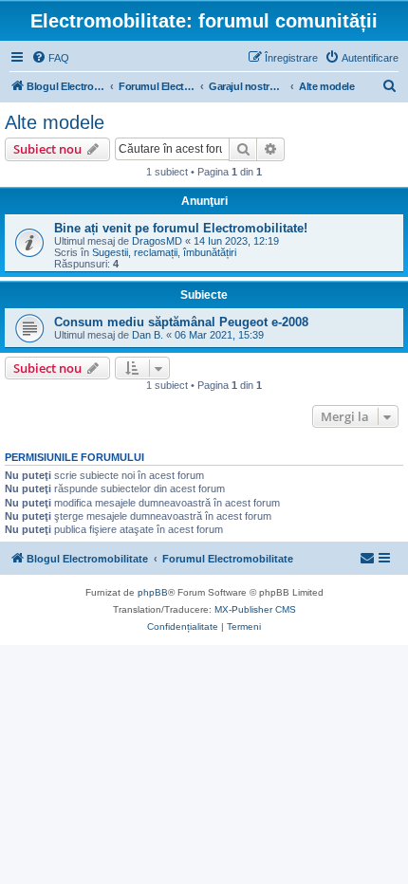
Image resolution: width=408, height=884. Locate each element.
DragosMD (157, 241)
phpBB (153, 592)
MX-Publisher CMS (255, 609)
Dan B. (147, 335)
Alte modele (54, 122)
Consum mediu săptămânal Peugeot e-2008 (181, 322)
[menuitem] (50, 57)
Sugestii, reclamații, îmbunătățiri (164, 252)
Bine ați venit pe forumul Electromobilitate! (180, 228)
